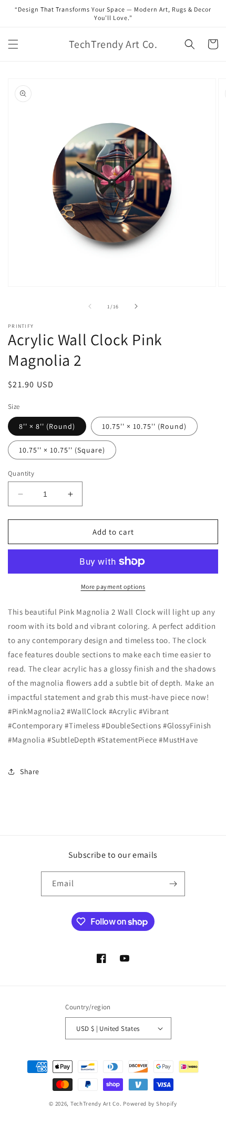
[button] (13, 44)
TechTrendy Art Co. (96, 1103)
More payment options (113, 586)
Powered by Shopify (150, 1103)
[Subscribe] (172, 883)
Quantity (21, 473)
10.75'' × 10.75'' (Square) (62, 450)
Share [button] (29, 771)
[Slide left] (89, 306)
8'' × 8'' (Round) (47, 426)
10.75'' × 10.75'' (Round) (144, 426)
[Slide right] (136, 306)
